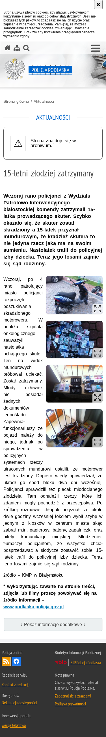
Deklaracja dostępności (19, 702)
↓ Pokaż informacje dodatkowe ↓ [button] (53, 624)
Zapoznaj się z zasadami (73, 696)
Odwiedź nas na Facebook (16, 661)
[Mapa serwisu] (17, 47)
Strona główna (16, 101)
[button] (95, 48)
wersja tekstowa (14, 725)
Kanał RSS (6, 661)
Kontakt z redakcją (15, 684)
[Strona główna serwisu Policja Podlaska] (8, 47)
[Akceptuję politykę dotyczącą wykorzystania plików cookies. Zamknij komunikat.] (98, 4)
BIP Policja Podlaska (85, 662)
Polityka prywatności (70, 704)
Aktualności (44, 101)
